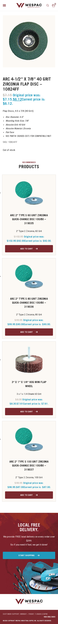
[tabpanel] (29, 41)
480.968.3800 (49, 617)
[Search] (48, 5)
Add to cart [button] (26, 248)
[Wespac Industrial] (29, 5)
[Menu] (4, 5)
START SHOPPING (26, 555)
